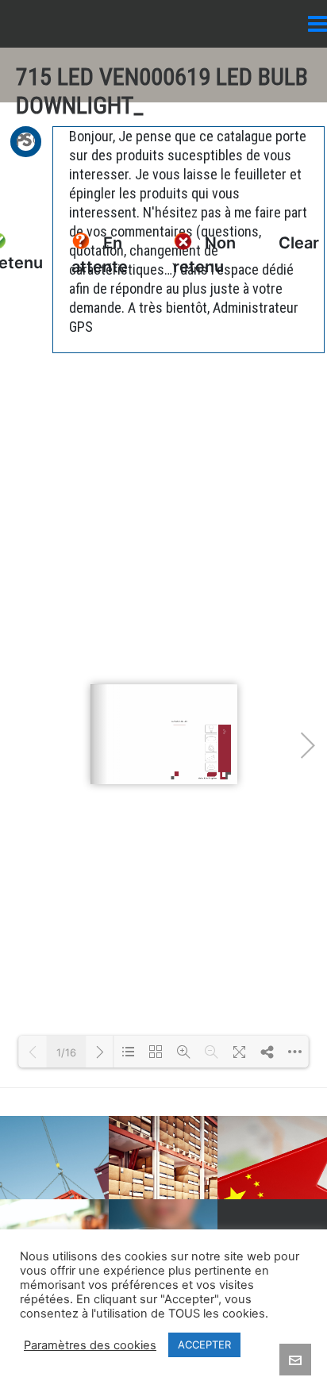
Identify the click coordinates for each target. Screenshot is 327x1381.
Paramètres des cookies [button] (90, 1345)
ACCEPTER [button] (204, 1344)
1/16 (66, 1052)
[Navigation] (317, 24)
